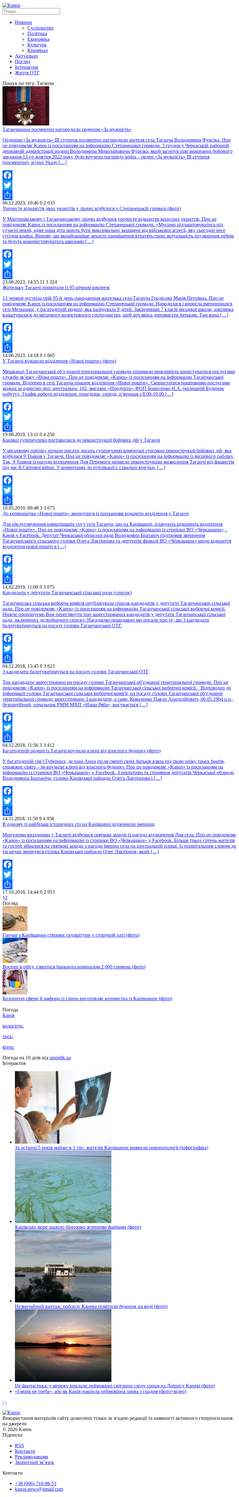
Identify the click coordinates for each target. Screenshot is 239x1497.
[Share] (119, 195)
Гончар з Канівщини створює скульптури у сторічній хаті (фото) (70, 935)
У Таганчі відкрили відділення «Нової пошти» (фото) (59, 361)
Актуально (26, 56)
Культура (36, 44)
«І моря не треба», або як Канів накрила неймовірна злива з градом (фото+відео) (100, 1391)
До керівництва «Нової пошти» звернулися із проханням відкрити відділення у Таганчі (95, 513)
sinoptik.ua (60, 1057)
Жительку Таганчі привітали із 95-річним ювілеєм (56, 287)
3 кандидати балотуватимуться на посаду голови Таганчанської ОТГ (75, 671)
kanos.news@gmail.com (39, 1489)
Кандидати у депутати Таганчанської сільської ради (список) (67, 592)
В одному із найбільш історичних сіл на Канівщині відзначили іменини (78, 824)
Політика (37, 33)
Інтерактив (26, 67)
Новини (23, 22)
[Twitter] (119, 185)
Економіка (38, 39)
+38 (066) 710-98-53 (35, 1483)
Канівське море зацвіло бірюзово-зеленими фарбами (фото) (78, 1227)
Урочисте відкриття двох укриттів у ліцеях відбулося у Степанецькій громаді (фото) (91, 208)
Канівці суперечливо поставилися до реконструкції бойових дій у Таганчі (81, 440)
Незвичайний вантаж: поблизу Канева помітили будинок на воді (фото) (91, 1306)
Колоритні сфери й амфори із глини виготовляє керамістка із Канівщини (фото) (87, 998)
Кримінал (37, 50)
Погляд (22, 61)
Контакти (25, 1451)
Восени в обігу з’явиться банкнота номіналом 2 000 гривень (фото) (73, 966)
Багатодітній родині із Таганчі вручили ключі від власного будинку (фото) (81, 750)
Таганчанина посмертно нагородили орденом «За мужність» (67, 129)
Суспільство (40, 28)
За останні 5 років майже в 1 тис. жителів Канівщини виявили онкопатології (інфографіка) (111, 1147)
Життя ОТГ (27, 72)
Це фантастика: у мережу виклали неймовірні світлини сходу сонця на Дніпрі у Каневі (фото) (115, 1385)
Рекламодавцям (31, 1456)
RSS (19, 1445)
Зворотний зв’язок (34, 1462)
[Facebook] (119, 175)
